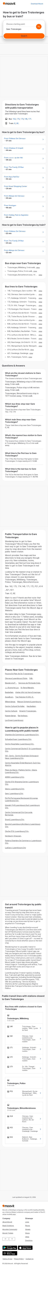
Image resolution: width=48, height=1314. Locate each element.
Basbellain (9, 692)
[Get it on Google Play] (9, 1248)
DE (5, 1239)
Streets (27, 1229)
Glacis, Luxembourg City (14, 789)
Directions (28, 1240)
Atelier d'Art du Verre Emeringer (27, 692)
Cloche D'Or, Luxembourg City (16, 831)
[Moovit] (9, 3)
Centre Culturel (11, 711)
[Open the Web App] (9, 1253)
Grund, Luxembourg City (14, 820)
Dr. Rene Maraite (27, 688)
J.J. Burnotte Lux (12, 688)
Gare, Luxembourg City (14, 794)
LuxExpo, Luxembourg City (15, 848)
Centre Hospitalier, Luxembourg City (19, 744)
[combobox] (24, 25)
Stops (27, 1233)
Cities (27, 1237)
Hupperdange (10, 716)
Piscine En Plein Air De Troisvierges (19, 674)
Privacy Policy (19, 1259)
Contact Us (29, 1259)
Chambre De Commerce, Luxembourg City (22, 735)
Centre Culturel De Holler (15, 706)
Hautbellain (31, 706)
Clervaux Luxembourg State (16, 678)
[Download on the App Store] (25, 1248)
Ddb (30, 678)
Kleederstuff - (10, 683)
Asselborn (9, 697)
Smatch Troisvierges (27, 711)
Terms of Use (7, 1259)
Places (27, 1226)
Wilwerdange (10, 702)
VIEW (38, 267)
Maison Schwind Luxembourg (29, 702)
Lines (27, 1222)
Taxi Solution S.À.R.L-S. (24, 697)
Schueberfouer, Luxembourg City (18, 739)
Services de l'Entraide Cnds (29, 683)
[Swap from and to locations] (38, 26)
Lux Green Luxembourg (14, 720)
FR (12, 1239)
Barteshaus (22, 716)
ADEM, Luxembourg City (14, 777)
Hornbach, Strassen (13, 836)
